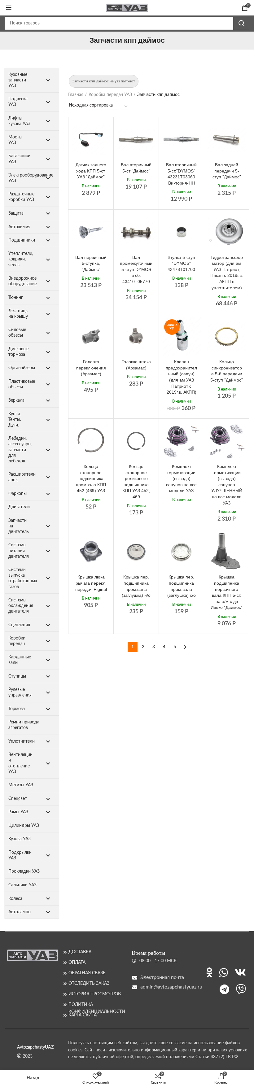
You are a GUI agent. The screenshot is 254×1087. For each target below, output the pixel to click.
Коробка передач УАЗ (110, 95)
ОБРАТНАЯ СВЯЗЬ (87, 973)
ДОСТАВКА (79, 952)
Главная (75, 95)
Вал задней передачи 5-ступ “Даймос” (226, 170)
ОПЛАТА (76, 962)
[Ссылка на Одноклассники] (209, 972)
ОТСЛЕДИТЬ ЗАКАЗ (88, 983)
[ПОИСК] (241, 23)
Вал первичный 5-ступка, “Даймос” (91, 263)
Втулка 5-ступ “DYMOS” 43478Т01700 (181, 263)
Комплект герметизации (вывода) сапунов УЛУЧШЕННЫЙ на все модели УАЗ (226, 484)
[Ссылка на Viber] (241, 989)
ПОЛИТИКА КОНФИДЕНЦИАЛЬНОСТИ (95, 1004)
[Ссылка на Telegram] (224, 989)
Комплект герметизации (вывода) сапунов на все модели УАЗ (181, 478)
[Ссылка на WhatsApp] (223, 972)
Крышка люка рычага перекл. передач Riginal (91, 583)
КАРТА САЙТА (82, 1015)
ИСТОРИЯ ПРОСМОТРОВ (94, 994)
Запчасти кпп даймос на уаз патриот (103, 81)
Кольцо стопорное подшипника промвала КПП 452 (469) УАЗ (91, 478)
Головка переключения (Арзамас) (91, 367)
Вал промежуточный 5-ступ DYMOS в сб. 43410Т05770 (136, 269)
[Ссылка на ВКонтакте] (240, 972)
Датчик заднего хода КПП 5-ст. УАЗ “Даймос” (91, 170)
